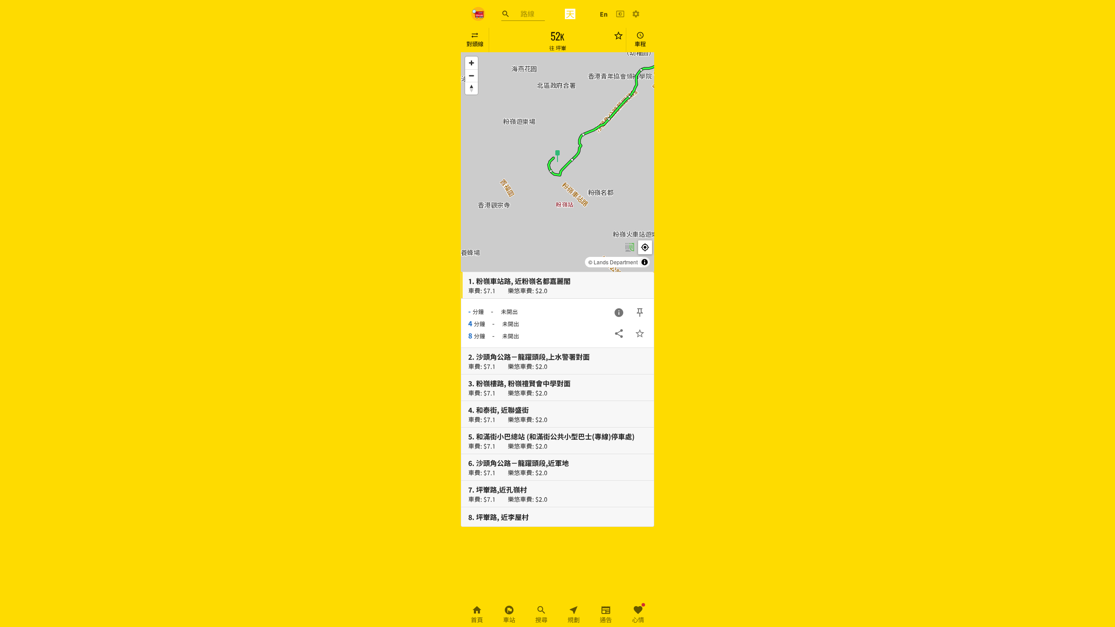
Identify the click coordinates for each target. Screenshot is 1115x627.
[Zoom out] (471, 75)
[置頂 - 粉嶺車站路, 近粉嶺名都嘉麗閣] (639, 312)
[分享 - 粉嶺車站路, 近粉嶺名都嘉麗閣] (618, 333)
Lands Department (616, 262)
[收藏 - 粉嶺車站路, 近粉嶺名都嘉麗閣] (639, 333)
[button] (557, 155)
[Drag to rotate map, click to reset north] (471, 88)
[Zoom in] (471, 63)
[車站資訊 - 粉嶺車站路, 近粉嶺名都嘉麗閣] (618, 312)
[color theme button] (620, 14)
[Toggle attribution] (644, 262)
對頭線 (474, 44)
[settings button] (636, 14)
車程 (640, 44)
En (604, 14)
